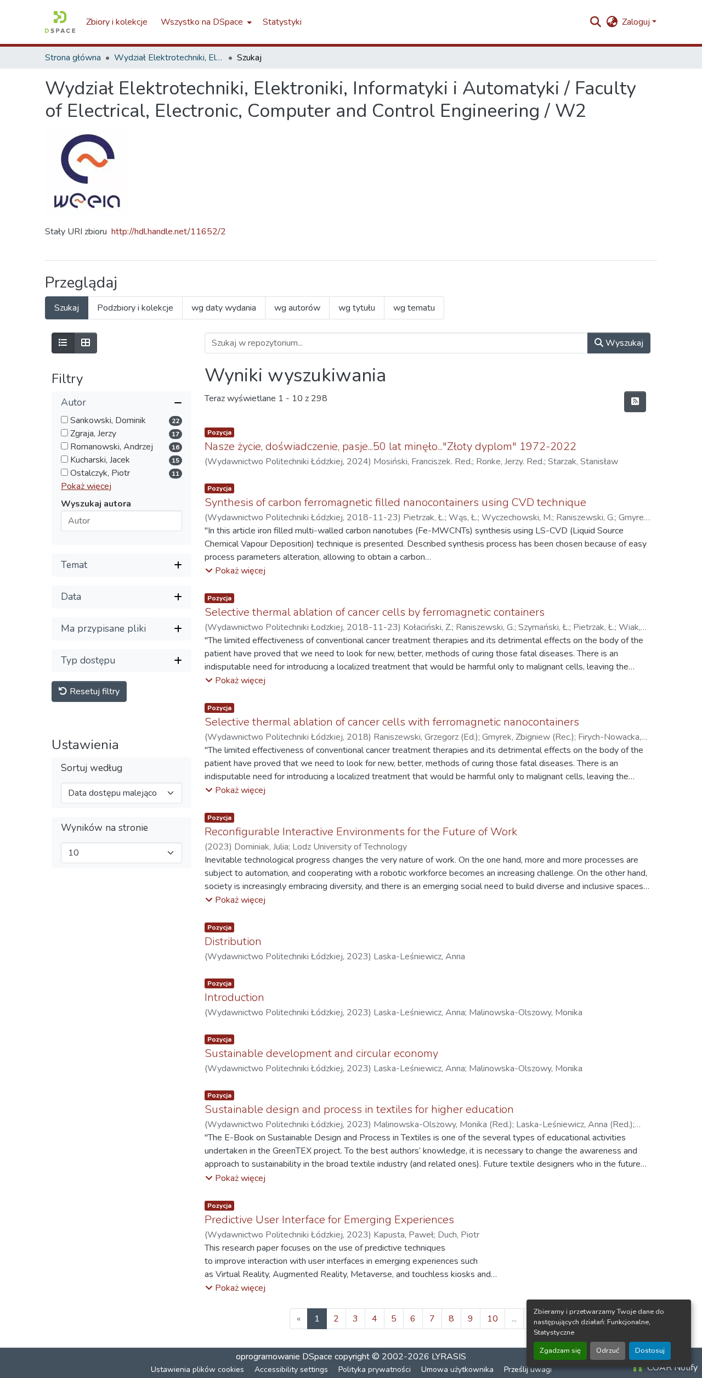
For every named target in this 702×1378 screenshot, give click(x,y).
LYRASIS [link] (449, 1357)
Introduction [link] (234, 997)
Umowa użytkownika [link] (457, 1369)
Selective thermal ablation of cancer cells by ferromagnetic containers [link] (375, 612)
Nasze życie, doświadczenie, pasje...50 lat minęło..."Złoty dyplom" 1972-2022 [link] (390, 446)
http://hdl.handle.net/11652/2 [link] (168, 232)
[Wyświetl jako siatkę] (85, 343)
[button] (60, 22)
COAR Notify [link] (671, 1368)
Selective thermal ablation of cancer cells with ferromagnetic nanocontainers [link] (392, 722)
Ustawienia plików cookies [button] (197, 1369)
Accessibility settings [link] (291, 1369)
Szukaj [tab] (66, 308)
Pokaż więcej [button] (86, 486)
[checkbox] (64, 419)
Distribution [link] (233, 941)
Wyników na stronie (104, 828)
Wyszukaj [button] (623, 343)
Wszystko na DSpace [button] (202, 22)
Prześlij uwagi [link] (528, 1369)
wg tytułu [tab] (356, 308)
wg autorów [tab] (297, 308)
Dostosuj (650, 1350)
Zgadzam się (560, 1350)
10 (492, 1319)
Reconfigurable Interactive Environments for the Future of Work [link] (361, 831)
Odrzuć (607, 1350)
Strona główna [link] (73, 58)
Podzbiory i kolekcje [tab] (135, 308)
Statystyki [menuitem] (282, 22)
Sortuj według (91, 768)
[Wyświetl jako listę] (63, 343)
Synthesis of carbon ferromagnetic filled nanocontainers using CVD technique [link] (395, 502)
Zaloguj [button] (637, 22)
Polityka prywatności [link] (374, 1369)
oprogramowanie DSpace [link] (284, 1357)
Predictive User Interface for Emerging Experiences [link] (329, 1219)
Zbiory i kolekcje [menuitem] (117, 22)
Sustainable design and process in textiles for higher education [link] (359, 1109)
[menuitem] (205, 22)
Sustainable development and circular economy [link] (321, 1053)
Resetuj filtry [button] (93, 691)
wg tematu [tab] (414, 308)
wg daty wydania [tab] (223, 308)
